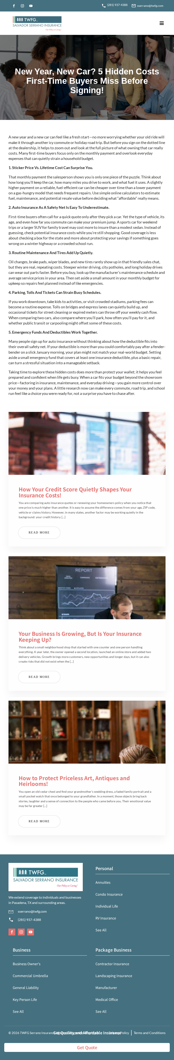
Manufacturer (106, 987)
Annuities (102, 882)
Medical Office (106, 999)
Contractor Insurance (112, 963)
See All (101, 929)
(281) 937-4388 (29, 920)
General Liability (26, 987)
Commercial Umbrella (30, 975)
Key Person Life (25, 999)
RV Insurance (105, 918)
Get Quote (87, 1047)
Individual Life (106, 906)
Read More (39, 532)
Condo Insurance (109, 894)
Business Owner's (26, 963)
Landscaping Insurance (113, 975)
